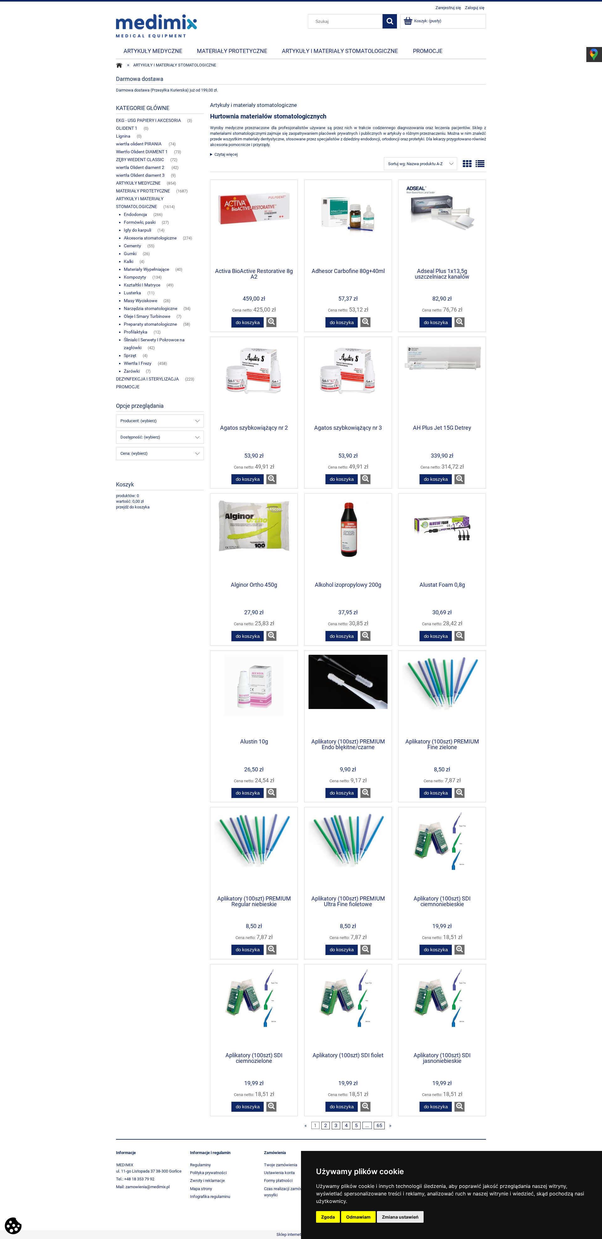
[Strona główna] (156, 25)
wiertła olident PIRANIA (139, 143)
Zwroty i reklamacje (207, 1180)
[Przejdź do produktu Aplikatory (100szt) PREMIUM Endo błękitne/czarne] (348, 694)
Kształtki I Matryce (142, 284)
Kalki (128, 261)
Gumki (130, 253)
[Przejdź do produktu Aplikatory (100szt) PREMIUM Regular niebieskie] (253, 850)
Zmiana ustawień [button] (400, 1217)
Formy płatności (278, 1180)
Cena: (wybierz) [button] (134, 453)
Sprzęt (130, 355)
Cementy (132, 245)
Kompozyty (135, 277)
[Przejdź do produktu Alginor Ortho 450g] (253, 537)
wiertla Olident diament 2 (140, 167)
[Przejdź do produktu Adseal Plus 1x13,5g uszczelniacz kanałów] (442, 223)
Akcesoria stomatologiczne (150, 237)
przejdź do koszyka (133, 507)
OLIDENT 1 (126, 128)
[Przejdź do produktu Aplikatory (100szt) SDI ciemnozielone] (253, 1008)
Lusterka (132, 292)
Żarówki (132, 371)
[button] (271, 322)
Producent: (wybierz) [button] (138, 420)
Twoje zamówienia (280, 1165)
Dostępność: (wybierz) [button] (140, 437)
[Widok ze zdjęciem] (467, 164)
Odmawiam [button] (358, 1217)
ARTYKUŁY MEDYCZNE (138, 183)
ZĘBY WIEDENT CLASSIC (140, 159)
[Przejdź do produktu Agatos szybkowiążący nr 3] (348, 380)
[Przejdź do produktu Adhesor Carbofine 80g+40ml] (348, 223)
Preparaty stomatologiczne (150, 324)
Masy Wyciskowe (140, 300)
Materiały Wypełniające (146, 269)
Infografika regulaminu (210, 1196)
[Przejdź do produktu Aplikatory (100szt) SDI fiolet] (348, 1008)
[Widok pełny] (480, 164)
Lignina (123, 136)
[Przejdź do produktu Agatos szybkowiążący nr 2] (253, 380)
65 (379, 1125)
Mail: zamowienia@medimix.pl (143, 1186)
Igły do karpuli (137, 230)
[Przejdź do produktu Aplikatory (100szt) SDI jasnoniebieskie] (442, 1008)
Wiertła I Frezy (137, 363)
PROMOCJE (128, 386)
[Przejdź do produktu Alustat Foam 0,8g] (442, 537)
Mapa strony (201, 1188)
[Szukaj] (390, 21)
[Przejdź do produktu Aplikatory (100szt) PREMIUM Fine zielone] (442, 694)
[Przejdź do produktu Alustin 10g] (253, 694)
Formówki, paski (140, 222)
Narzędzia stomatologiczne (150, 308)
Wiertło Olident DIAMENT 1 (142, 151)
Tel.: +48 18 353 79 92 (135, 1179)
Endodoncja (135, 214)
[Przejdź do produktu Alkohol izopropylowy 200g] (348, 537)
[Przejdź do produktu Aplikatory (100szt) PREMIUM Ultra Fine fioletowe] (348, 850)
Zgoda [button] (328, 1217)
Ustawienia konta (279, 1172)
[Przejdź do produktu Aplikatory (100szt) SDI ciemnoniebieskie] (442, 850)
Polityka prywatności (208, 1172)
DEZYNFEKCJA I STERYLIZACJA (147, 378)
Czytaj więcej (226, 154)
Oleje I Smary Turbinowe (147, 316)
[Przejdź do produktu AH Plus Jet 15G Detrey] (442, 380)
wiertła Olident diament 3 (140, 175)
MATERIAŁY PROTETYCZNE (143, 190)
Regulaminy (200, 1165)
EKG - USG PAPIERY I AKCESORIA (148, 120)
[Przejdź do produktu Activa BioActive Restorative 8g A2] (253, 223)
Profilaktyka (135, 331)
